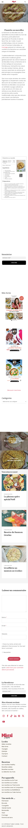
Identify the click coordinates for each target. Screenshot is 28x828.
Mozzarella (5, 810)
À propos (5, 754)
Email (4, 626)
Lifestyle (4, 751)
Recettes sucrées (7, 769)
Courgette (5, 805)
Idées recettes (14, 9)
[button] (2, 2)
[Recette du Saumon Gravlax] (14, 526)
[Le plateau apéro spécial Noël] (14, 490)
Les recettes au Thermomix (11, 785)
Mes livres (5, 746)
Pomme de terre (7, 817)
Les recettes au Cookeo (9, 783)
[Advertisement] (14, 278)
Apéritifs (6, 476)
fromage (5, 47)
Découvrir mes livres (14, 390)
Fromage (5, 815)
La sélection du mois (8, 772)
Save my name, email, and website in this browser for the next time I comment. (13, 646)
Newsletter (7, 652)
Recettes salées (7, 767)
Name (4, 617)
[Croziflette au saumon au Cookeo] (14, 562)
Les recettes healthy (8, 765)
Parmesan (5, 801)
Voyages (5, 749)
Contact (4, 756)
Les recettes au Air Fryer (10, 780)
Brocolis (4, 803)
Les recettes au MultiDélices (11, 790)
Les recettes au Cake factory (11, 792)
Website (4, 634)
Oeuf (3, 813)
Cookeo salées (8, 548)
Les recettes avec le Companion (12, 787)
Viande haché (6, 808)
